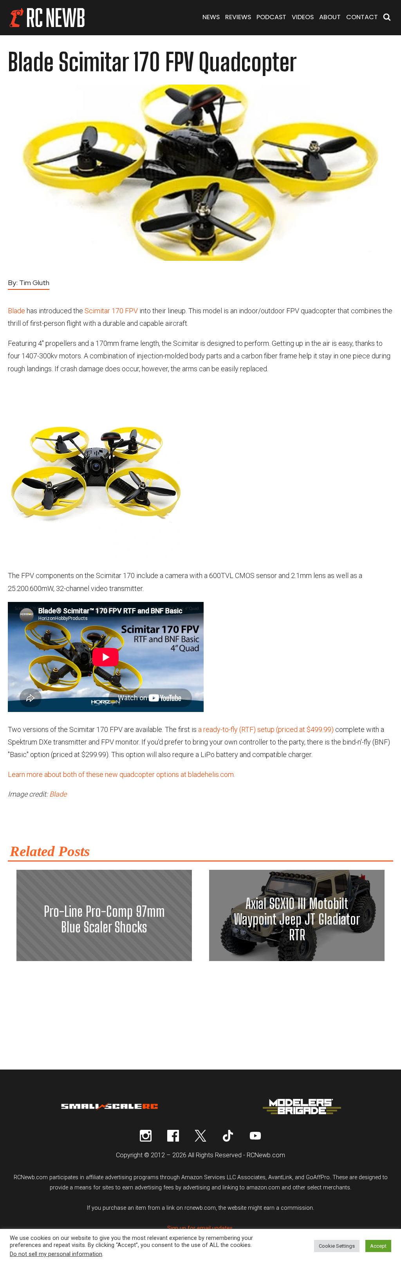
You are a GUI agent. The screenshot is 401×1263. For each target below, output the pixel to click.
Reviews (238, 17)
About (330, 17)
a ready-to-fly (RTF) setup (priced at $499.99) (266, 729)
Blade (16, 311)
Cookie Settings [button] (337, 1246)
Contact (362, 17)
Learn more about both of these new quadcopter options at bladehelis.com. (121, 774)
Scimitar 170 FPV (111, 311)
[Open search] (387, 18)
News (211, 17)
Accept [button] (378, 1246)
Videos (303, 17)
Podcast (271, 17)
